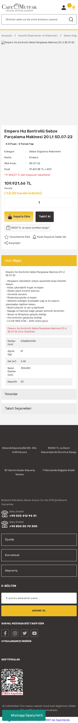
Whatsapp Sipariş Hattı (27, 715)
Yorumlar (11, 394)
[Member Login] (64, 8)
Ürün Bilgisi (13, 261)
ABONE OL (39, 610)
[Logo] (19, 7)
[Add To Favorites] (17, 237)
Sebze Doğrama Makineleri (45, 151)
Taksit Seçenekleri (18, 408)
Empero (33, 157)
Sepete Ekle (21, 216)
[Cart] (73, 7)
